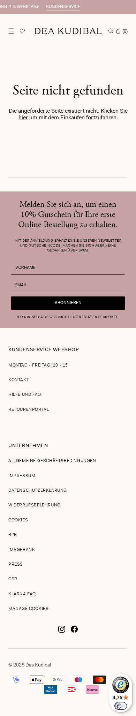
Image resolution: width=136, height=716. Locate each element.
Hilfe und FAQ (24, 395)
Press (15, 565)
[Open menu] (11, 31)
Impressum (21, 476)
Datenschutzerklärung (37, 491)
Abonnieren (68, 303)
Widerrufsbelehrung (34, 505)
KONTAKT (18, 380)
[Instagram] (61, 632)
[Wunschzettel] (22, 31)
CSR (12, 579)
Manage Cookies (28, 609)
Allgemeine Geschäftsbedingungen (52, 461)
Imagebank (21, 550)
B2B (12, 535)
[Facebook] (74, 632)
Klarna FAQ (22, 594)
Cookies (18, 520)
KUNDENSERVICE (54, 7)
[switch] (120, 706)
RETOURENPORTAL (28, 410)
